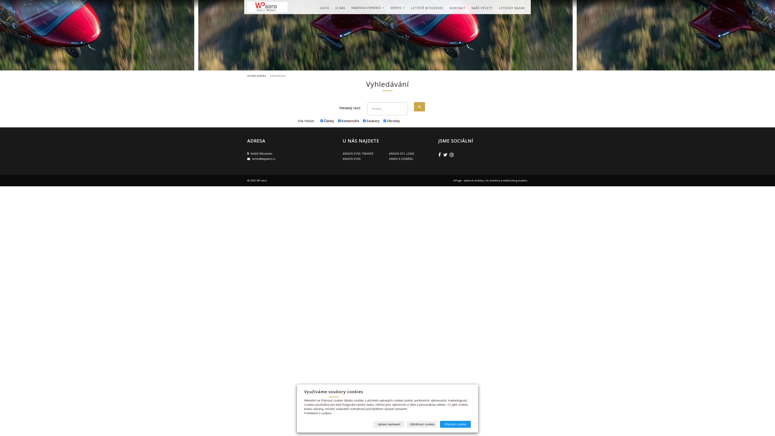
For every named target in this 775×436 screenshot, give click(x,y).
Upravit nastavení (389, 424)
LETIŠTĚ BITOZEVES (427, 8)
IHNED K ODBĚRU (401, 159)
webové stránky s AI (476, 180)
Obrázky (393, 121)
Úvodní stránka (256, 76)
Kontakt (457, 8)
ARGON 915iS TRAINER (358, 153)
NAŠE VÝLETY (482, 8)
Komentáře (350, 121)
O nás (340, 8)
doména (495, 180)
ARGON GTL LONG (401, 153)
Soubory (373, 121)
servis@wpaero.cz (263, 159)
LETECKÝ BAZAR (512, 8)
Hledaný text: (350, 108)
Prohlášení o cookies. (318, 413)
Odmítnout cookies (422, 424)
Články (328, 121)
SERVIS (396, 8)
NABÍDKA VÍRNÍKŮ (366, 8)
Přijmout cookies (455, 424)
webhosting (510, 180)
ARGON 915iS (352, 159)
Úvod (324, 8)
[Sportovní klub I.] (267, 7)
